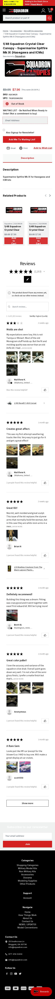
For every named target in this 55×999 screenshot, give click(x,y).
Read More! (36, 4)
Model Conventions (27, 927)
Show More (27, 348)
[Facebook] (7, 973)
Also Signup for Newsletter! (20, 132)
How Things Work (27, 915)
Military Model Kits (27, 868)
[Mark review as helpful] (45, 390)
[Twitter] (20, 973)
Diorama (27, 877)
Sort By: (32, 316)
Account (27, 898)
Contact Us (27, 921)
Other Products (27, 884)
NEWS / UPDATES (27, 924)
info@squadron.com (18, 960)
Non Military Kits (27, 871)
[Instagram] (11, 973)
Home (28, 912)
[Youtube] (15, 973)
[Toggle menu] (4, 10)
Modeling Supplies (27, 880)
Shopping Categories (27, 865)
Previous (46, 195)
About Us (27, 918)
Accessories (27, 874)
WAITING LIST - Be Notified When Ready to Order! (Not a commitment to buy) (25, 112)
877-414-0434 (15, 954)
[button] (44, 271)
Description (27, 158)
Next (50, 195)
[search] (49, 18)
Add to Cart (13, 240)
